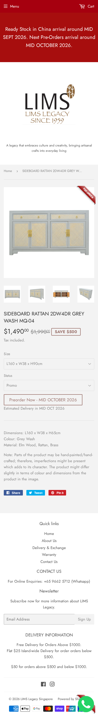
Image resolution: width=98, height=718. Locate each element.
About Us (49, 540)
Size (7, 353)
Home (8, 170)
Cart (90, 6)
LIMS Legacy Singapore (37, 699)
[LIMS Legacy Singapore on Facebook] (43, 685)
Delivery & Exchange (49, 548)
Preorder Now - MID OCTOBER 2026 (43, 400)
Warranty (49, 554)
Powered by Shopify (71, 699)
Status (8, 375)
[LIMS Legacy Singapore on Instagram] (52, 685)
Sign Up (84, 619)
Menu (14, 6)
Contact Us (49, 561)
